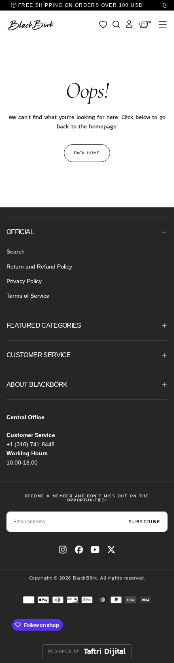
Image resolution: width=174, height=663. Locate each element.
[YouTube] (95, 549)
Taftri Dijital (105, 651)
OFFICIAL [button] (20, 231)
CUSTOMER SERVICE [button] (38, 355)
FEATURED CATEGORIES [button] (43, 325)
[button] (163, 24)
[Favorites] (103, 24)
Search (15, 251)
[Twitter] (111, 549)
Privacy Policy (24, 281)
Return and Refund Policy (39, 266)
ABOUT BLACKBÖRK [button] (36, 384)
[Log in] (129, 24)
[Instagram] (63, 549)
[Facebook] (79, 549)
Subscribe (145, 521)
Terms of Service (27, 295)
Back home (87, 153)
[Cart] (146, 24)
